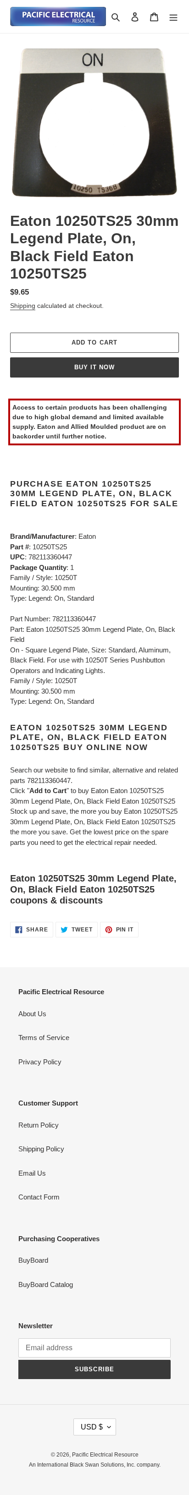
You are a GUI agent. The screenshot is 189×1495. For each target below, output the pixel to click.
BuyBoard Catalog (45, 1284)
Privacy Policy (39, 1062)
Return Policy (38, 1125)
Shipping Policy (41, 1149)
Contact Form (39, 1197)
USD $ (92, 1427)
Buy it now (94, 367)
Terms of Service (43, 1037)
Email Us (32, 1173)
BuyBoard (33, 1260)
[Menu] (173, 17)
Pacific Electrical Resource (105, 1454)
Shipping (22, 305)
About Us (32, 1014)
